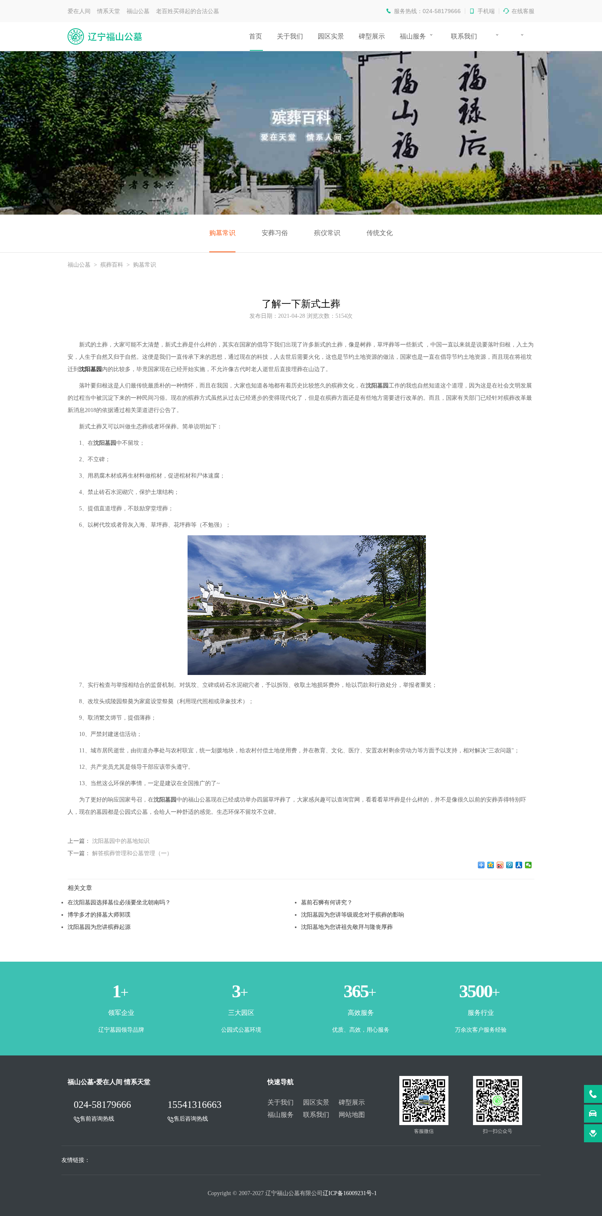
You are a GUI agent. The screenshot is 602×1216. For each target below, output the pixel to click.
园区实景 (331, 36)
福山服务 (413, 36)
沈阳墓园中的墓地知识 (120, 841)
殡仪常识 (327, 232)
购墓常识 (222, 232)
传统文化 (380, 232)
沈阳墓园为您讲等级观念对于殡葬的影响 (352, 914)
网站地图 (352, 1114)
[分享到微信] (528, 865)
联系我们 (464, 36)
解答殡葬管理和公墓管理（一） (132, 853)
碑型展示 (372, 36)
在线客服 (522, 11)
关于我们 (290, 36)
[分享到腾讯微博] (509, 865)
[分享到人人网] (519, 865)
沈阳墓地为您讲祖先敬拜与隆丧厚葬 (347, 927)
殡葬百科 (111, 265)
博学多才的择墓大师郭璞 (99, 914)
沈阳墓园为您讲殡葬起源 (99, 927)
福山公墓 (79, 265)
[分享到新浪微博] (500, 865)
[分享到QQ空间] (490, 865)
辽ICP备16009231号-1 (350, 1193)
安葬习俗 (275, 232)
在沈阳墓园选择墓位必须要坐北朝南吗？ (119, 902)
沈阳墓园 (90, 369)
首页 (255, 36)
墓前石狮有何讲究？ (327, 902)
